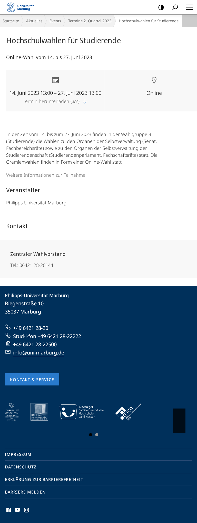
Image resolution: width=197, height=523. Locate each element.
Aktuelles (34, 20)
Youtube (17, 513)
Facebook (8, 513)
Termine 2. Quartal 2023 (90, 20)
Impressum (18, 454)
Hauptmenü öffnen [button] (189, 7)
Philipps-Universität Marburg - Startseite (21, 7)
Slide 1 (90, 434)
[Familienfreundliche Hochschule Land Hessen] (85, 412)
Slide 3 (96, 434)
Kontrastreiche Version (161, 7)
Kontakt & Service (32, 379)
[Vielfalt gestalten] (15, 412)
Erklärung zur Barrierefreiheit (44, 479)
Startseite (11, 20)
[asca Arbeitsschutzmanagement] (132, 412)
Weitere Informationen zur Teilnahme (45, 175)
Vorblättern (179, 421)
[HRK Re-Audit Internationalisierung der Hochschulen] (43, 412)
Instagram (27, 513)
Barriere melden (25, 492)
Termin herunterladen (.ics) (52, 101)
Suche (175, 7)
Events (55, 20)
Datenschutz (20, 467)
